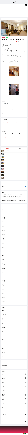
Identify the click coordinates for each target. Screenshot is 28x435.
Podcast (3, 348)
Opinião (2, 340)
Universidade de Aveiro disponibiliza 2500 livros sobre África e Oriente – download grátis (16, 197)
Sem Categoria (3, 352)
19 (12, 138)
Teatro (2, 353)
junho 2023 (3, 256)
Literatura (3, 398)
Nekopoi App (3, 197)
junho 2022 (3, 272)
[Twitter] (22, 433)
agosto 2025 (3, 222)
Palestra (3, 403)
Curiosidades (6, 177)
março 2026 (3, 213)
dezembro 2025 (3, 217)
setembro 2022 (3, 268)
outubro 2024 (3, 235)
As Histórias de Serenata (4, 314)
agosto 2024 (3, 238)
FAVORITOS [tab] (7, 148)
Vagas (5, 156)
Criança (2, 318)
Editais (2, 374)
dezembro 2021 (3, 280)
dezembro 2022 (3, 264)
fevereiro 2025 (3, 230)
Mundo (2, 335)
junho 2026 (3, 209)
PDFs (2, 344)
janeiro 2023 (3, 263)
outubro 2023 (3, 251)
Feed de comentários (4, 365)
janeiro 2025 (3, 231)
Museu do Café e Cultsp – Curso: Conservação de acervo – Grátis (11, 151)
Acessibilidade (4, 377)
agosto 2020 (3, 301)
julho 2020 (3, 302)
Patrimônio (3, 343)
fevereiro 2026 (3, 214)
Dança (2, 323)
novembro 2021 (3, 281)
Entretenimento (3, 327)
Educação (3, 37)
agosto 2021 (3, 285)
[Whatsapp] (24, 433)
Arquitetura (3, 311)
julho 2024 (3, 239)
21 (19, 138)
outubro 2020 (3, 298)
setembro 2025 (3, 221)
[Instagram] (25, 433)
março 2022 (3, 276)
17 (5, 138)
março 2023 (3, 260)
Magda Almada (3, 41)
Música (3, 402)
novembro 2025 (3, 218)
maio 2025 (3, 226)
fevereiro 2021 (3, 293)
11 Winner (3, 200)
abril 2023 (3, 259)
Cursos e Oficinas (6, 150)
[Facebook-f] (20, 433)
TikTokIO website (4, 194)
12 (12, 137)
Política (3, 408)
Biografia (3, 315)
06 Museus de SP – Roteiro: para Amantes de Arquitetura (14, 196)
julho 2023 (3, 255)
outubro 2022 (3, 267)
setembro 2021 (3, 284)
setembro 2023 (3, 252)
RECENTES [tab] (21, 148)
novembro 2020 (3, 297)
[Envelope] (26, 433)
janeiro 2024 (3, 247)
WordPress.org (3, 366)
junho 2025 (3, 225)
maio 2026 (3, 210)
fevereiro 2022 (3, 277)
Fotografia (3, 332)
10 (5, 137)
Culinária (3, 319)
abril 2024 (3, 243)
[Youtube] (23, 433)
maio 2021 (3, 289)
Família (2, 331)
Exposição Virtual (4, 394)
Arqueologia (3, 310)
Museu (2, 336)
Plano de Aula (3, 347)
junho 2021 (3, 288)
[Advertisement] (14, 12)
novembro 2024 (3, 234)
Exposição (5, 153)
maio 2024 (3, 242)
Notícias (7, 37)
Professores (3, 186)
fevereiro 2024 (3, 246)
